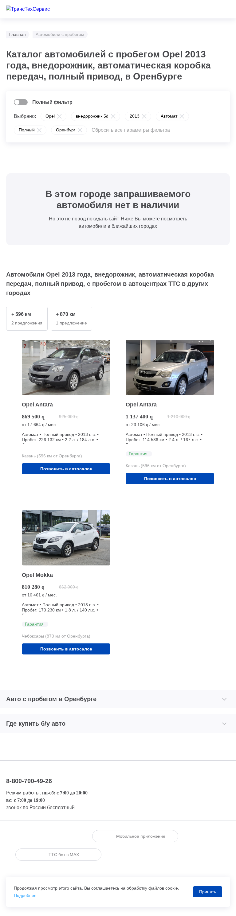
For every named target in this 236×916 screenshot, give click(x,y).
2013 (135, 116)
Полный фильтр (52, 102)
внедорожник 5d (92, 116)
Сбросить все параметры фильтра (131, 130)
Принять (207, 891)
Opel (50, 116)
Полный (27, 129)
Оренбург (65, 129)
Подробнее (25, 895)
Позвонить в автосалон (66, 468)
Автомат (169, 116)
